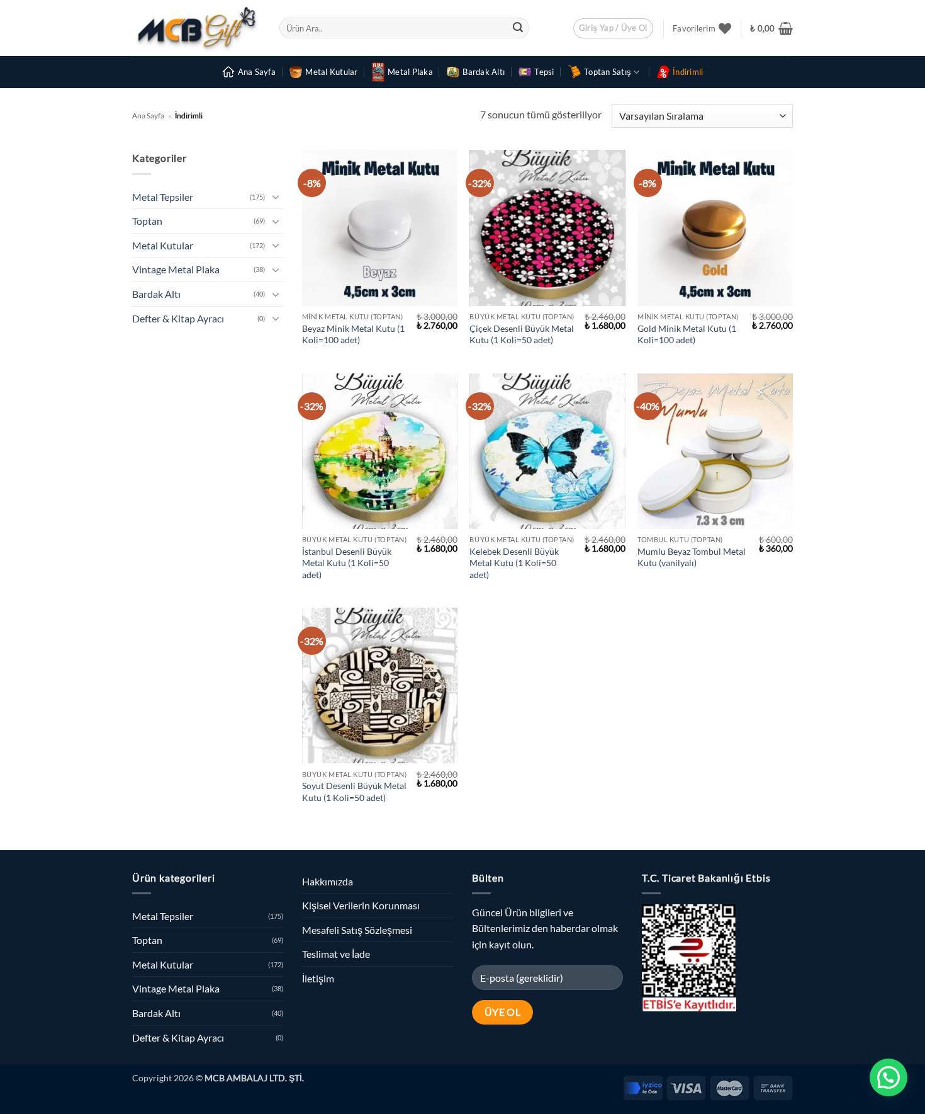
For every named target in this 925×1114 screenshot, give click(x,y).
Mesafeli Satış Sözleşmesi (357, 930)
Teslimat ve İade (336, 954)
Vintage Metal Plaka (176, 269)
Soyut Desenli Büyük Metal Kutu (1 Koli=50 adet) (354, 791)
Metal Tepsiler (162, 197)
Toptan (147, 221)
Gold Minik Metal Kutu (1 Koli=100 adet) (686, 334)
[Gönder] (518, 28)
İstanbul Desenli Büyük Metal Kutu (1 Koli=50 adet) (346, 563)
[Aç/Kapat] (275, 196)
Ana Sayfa (257, 72)
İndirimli (688, 72)
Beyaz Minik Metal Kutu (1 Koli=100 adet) (353, 334)
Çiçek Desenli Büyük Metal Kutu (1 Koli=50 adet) (521, 334)
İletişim (318, 978)
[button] (613, 28)
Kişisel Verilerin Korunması (361, 905)
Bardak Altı (483, 72)
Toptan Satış (607, 72)
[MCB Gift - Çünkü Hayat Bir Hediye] (196, 28)
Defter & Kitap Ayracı (178, 318)
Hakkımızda (327, 881)
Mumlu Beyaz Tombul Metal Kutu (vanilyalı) (691, 557)
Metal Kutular (331, 72)
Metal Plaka (410, 72)
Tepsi (544, 72)
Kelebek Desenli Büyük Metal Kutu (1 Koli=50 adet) (514, 563)
